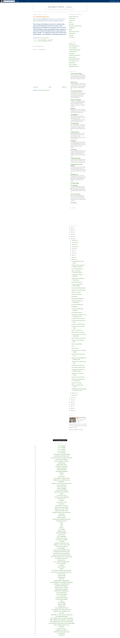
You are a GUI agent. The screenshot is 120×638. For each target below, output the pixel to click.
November (74, 242)
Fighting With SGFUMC (61, 492)
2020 (72, 230)
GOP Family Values (62, 505)
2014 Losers (61, 449)
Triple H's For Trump (76, 292)
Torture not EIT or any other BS (62, 615)
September (74, 246)
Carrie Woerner (61, 468)
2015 (72, 397)
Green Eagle (73, 149)
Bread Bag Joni (62, 464)
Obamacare (61, 575)
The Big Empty (74, 185)
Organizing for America (74, 31)
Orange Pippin (72, 62)
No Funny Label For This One (61, 570)
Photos (61, 579)
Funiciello (61, 498)
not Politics (62, 574)
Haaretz (70, 22)
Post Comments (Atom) (44, 90)
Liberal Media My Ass (61, 543)
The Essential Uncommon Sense (79, 338)
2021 (72, 227)
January (74, 395)
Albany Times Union (73, 16)
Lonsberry (61, 548)
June (73, 253)
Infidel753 (73, 108)
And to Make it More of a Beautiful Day (77, 301)
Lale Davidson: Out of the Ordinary (76, 164)
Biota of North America (74, 46)
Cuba (61, 475)
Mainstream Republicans (61, 551)
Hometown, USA (60, 6)
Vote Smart (71, 37)
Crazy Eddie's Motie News (77, 91)
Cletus (73, 346)
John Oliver (62, 531)
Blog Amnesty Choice (61, 461)
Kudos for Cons (61, 538)
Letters (61, 541)
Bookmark (61, 463)
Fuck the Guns (61, 495)
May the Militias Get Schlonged (61, 556)
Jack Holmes (72, 27)
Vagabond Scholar (75, 132)
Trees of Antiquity (73, 64)
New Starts (61, 567)
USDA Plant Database (73, 66)
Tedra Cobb (62, 604)
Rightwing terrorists (61, 591)
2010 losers (61, 446)
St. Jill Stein (61, 596)
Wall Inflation (75, 306)
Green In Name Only (61, 510)
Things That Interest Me (62, 611)
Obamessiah (62, 577)
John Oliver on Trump (76, 383)
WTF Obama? (62, 633)
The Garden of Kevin (61, 608)
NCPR (70, 29)
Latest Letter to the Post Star (78, 377)
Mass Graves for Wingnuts (61, 555)
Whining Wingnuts (62, 630)
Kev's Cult (61, 534)
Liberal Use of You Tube (62, 545)
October (74, 244)
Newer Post (35, 87)
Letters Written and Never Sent (78, 367)
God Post (61, 504)
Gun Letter (61, 516)
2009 (72, 410)
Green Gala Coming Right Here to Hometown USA (79, 358)
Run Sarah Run (61, 592)
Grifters (61, 514)
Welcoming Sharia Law (61, 625)
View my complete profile (76, 429)
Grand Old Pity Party (62, 509)
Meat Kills (61, 560)
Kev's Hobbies (61, 536)
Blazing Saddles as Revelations (61, 458)
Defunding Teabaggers (61, 478)
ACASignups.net (74, 114)
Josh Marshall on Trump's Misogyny (77, 275)
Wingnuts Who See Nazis (62, 632)
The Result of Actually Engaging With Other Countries (79, 389)
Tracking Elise (72, 33)
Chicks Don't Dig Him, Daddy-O (79, 288)
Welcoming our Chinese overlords (61, 620)
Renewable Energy (61, 585)
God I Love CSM (61, 502)
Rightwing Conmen (61, 589)
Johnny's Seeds (72, 57)
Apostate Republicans (61, 456)
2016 (72, 238)
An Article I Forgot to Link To (78, 318)
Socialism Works (61, 594)
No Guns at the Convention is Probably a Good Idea (78, 265)
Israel (62, 527)
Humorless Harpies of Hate (62, 519)
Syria (62, 601)
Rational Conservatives (62, 584)
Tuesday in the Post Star (77, 330)
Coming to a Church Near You (78, 324)
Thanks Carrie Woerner (77, 294)
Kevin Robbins (82, 417)
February (74, 393)
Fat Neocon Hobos (62, 490)
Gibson (61, 500)
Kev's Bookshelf (61, 533)
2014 (72, 400)
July (73, 251)
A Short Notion (75, 348)
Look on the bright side (44, 41)
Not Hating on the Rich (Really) (61, 572)
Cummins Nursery (73, 51)
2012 (72, 404)
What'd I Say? (61, 628)
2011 (72, 406)
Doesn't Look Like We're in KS (61, 483)
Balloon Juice (74, 82)
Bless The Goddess (62, 459)
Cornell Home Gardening (74, 49)
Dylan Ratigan (62, 485)
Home (50, 87)
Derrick (61, 481)
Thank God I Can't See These (78, 365)
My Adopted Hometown (61, 562)
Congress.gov (72, 20)
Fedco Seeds (71, 53)
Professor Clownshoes (61, 580)
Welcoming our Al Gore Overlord (61, 618)
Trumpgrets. (73, 140)
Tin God (61, 613)
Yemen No (61, 635)
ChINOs (61, 473)
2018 (72, 234)
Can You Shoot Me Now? (77, 268)
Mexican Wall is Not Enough (78, 332)
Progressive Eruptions (76, 99)
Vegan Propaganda (62, 616)
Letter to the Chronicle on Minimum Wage (77, 285)
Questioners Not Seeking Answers (61, 582)
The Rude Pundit (74, 123)
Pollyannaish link (37, 20)
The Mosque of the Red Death (61, 609)
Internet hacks (61, 521)
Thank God (61, 606)
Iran (61, 522)
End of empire (61, 488)
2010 (72, 408)
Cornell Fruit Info (73, 47)
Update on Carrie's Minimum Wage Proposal (78, 279)
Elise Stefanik (61, 487)
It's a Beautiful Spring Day (77, 304)
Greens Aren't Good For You (61, 512)
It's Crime (61, 529)
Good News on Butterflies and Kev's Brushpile (78, 380)
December (74, 240)
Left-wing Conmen (62, 539)
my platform (61, 563)
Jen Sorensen (74, 202)
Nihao (62, 568)
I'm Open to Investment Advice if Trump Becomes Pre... (79, 315)
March (73, 259)
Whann (61, 626)
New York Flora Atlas (73, 61)
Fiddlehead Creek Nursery (74, 55)
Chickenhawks (61, 470)
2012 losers (61, 447)
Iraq (61, 524)
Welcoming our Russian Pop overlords (62, 623)
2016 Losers (61, 451)
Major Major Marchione (77, 282)
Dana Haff (61, 476)
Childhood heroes (62, 471)
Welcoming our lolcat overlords (61, 621)
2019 (72, 232)
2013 (72, 402)
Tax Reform (62, 603)
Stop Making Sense (62, 597)
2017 (72, 236)
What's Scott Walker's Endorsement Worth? (77, 271)
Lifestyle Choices (62, 546)
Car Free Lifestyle (61, 466)
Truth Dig (71, 35)
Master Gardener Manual (74, 59)
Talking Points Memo (76, 158)
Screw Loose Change (75, 194)
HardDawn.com (74, 174)
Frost (62, 493)
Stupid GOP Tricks (61, 599)
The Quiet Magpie (75, 183)
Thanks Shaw (74, 296)
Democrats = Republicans (61, 480)
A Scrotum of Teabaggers (61, 454)
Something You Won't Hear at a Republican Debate (78, 370)
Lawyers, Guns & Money (76, 73)
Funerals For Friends (61, 497)
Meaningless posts (61, 558)
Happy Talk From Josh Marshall (79, 290)
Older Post (64, 87)
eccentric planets (45, 37)
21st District (61, 452)
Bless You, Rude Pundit (77, 344)
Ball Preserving (72, 44)
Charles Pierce (72, 18)
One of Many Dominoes (77, 312)
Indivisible (71, 24)
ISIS (61, 526)
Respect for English (61, 587)
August (73, 248)
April (73, 257)
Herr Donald (61, 517)
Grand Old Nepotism (61, 507)
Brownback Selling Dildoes (78, 298)
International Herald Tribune (75, 26)
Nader (62, 565)
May (73, 255)
